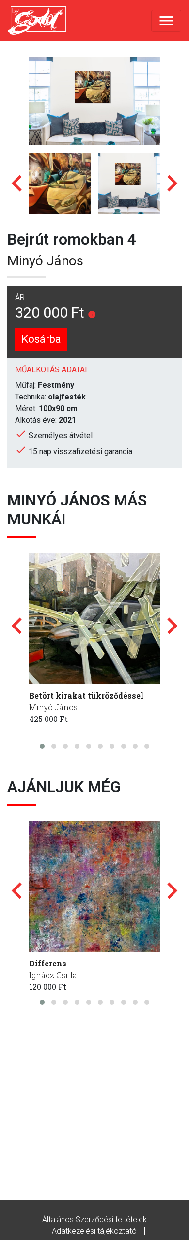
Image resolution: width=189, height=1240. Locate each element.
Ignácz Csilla (53, 975)
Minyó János (45, 261)
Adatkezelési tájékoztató (94, 1231)
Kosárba (41, 339)
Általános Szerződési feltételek (94, 1219)
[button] (42, 746)
